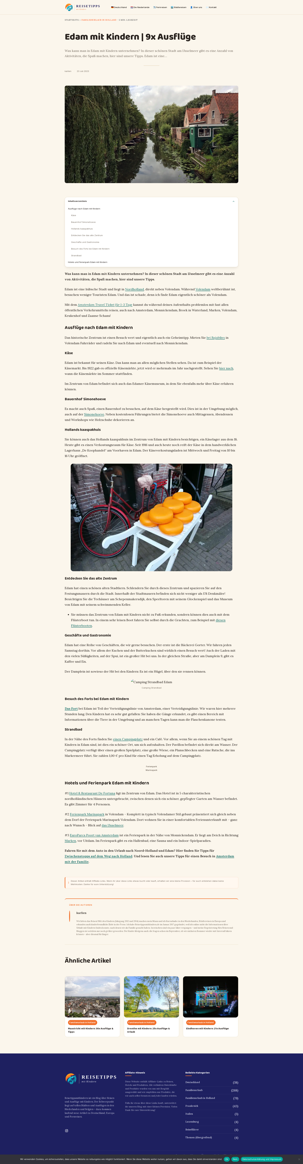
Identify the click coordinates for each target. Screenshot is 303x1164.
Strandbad (76, 255)
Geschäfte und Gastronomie (85, 242)
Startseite (72, 20)
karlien (68, 71)
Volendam (203, 289)
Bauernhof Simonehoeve (83, 222)
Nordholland (134, 289)
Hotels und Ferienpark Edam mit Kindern (87, 262)
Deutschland (192, 1082)
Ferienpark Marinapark (87, 814)
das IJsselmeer (112, 825)
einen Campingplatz (128, 739)
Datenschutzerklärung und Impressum (261, 1159)
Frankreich (191, 1106)
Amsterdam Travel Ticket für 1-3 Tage (105, 305)
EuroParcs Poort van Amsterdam (94, 835)
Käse (73, 215)
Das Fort (71, 708)
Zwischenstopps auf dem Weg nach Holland (98, 856)
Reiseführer (192, 1129)
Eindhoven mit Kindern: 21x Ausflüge (207, 1029)
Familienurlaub (193, 1090)
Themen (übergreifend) (198, 1137)
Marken (70, 841)
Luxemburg (192, 1121)
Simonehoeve (94, 414)
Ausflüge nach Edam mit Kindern (84, 208)
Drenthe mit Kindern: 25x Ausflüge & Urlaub (148, 1030)
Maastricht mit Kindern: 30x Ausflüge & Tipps (90, 1030)
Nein (235, 1159)
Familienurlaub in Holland (98, 20)
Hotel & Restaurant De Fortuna (92, 793)
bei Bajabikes (216, 338)
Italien (189, 1113)
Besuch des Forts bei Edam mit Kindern (90, 248)
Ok (226, 1159)
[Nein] (299, 1159)
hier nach (226, 368)
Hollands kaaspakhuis (82, 228)
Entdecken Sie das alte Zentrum (87, 235)
